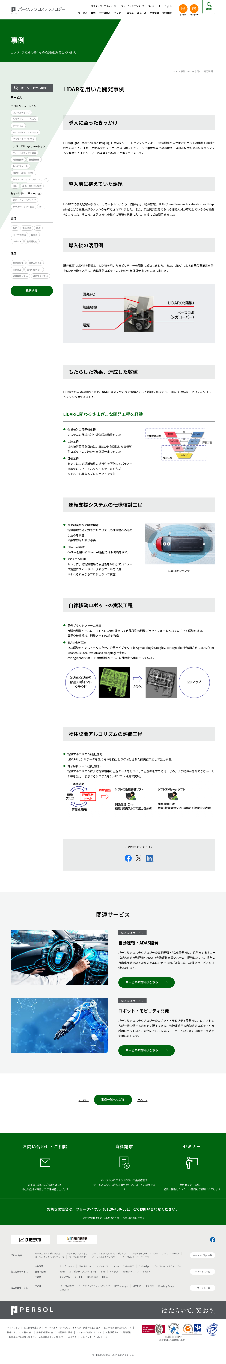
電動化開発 (18, 159)
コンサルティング (21, 112)
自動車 (34, 234)
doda (62, 1271)
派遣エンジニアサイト (101, 6)
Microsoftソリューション (25, 132)
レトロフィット (20, 166)
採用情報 (167, 13)
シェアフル (65, 1276)
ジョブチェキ (85, 1266)
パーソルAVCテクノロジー (104, 1256)
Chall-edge (144, 1266)
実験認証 (26, 228)
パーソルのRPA (67, 1285)
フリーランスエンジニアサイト (136, 6)
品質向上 (17, 269)
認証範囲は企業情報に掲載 (172, 1340)
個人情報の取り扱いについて (118, 1327)
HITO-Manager (121, 1285)
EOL (15, 185)
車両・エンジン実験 (31, 185)
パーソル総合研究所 (78, 1256)
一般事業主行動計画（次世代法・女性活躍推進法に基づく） (35, 1337)
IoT (41, 206)
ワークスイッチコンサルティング (94, 1285)
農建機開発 (34, 159)
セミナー (118, 13)
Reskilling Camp (166, 1285)
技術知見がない (34, 269)
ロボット (17, 241)
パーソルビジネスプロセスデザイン (109, 1253)
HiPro (105, 1276)
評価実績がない (20, 275)
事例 (93, 13)
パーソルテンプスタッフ (76, 1253)
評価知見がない (40, 275)
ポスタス (149, 1285)
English (168, 6)
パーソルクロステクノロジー (144, 1253)
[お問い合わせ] (194, 8)
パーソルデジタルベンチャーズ (49, 1256)
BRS (103, 1271)
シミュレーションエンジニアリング (30, 179)
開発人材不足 (35, 262)
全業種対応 (32, 241)
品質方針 (72, 1337)
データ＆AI (18, 125)
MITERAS (137, 1285)
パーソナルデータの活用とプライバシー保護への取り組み (72, 1327)
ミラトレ (79, 1276)
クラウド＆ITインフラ (23, 138)
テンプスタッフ (67, 1266)
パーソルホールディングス (47, 1253)
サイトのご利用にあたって (89, 1332)
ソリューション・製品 (23, 206)
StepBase (64, 1289)
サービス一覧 (203, 1271)
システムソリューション (24, 119)
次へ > (142, 1100)
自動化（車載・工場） (23, 172)
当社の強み (105, 13)
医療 (38, 228)
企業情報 (154, 13)
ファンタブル (102, 1266)
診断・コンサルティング (24, 199)
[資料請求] (183, 8)
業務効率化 (18, 262)
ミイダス (114, 1271)
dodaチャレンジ (131, 1271)
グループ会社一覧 (203, 1255)
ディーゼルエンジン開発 (24, 152)
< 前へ (84, 1100)
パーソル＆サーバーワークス (135, 1256)
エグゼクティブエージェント (83, 1271)
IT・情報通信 (19, 234)
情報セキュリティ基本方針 (19, 1332)
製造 (15, 228)
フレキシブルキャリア (123, 1266)
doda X (146, 1271)
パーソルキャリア (170, 1253)
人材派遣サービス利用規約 (118, 1332)
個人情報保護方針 (32, 1327)
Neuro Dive (92, 1276)
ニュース (141, 13)
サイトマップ (13, 1327)
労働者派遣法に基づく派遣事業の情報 (54, 1332)
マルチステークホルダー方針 (94, 1337)
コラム (130, 13)
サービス (82, 13)
